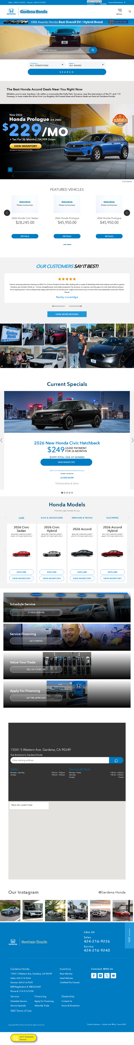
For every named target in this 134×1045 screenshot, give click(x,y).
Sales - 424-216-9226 (16, 2)
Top (129, 939)
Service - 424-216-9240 (36, 2)
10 (125, 139)
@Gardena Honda (112, 892)
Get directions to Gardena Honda (26, 755)
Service (97, 948)
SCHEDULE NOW (36, 612)
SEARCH (67, 72)
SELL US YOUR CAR (36, 669)
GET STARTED (36, 641)
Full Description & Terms (67, 483)
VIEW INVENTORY (66, 462)
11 (125, 141)
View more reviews (66, 314)
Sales (97, 939)
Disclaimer (128, 181)
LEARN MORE (67, 477)
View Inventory (21, 578)
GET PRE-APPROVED (36, 698)
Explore (21, 572)
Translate (103, 4)
